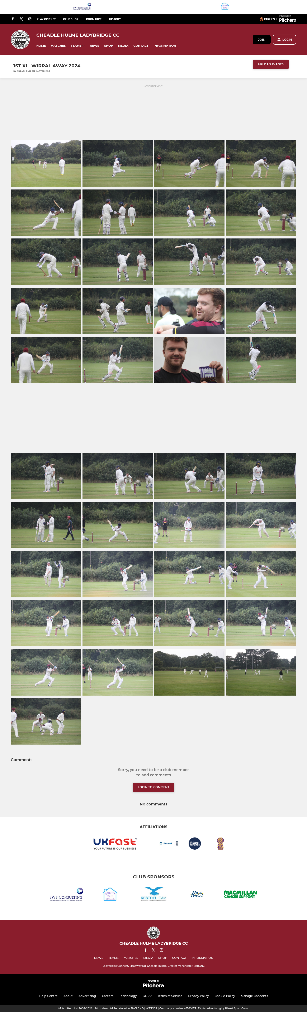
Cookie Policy (225, 996)
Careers (107, 996)
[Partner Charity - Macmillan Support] (240, 895)
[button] (41, 46)
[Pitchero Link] (287, 20)
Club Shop (71, 19)
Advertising (87, 996)
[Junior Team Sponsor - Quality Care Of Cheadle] (225, 7)
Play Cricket (46, 19)
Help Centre (48, 996)
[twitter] (21, 19)
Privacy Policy (198, 996)
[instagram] (30, 19)
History (115, 19)
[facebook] (13, 19)
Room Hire (93, 19)
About (68, 996)
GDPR (147, 996)
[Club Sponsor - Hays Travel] (197, 895)
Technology (128, 996)
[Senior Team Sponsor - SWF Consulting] (82, 7)
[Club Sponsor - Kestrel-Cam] (153, 895)
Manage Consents (254, 996)
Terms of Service (169, 996)
